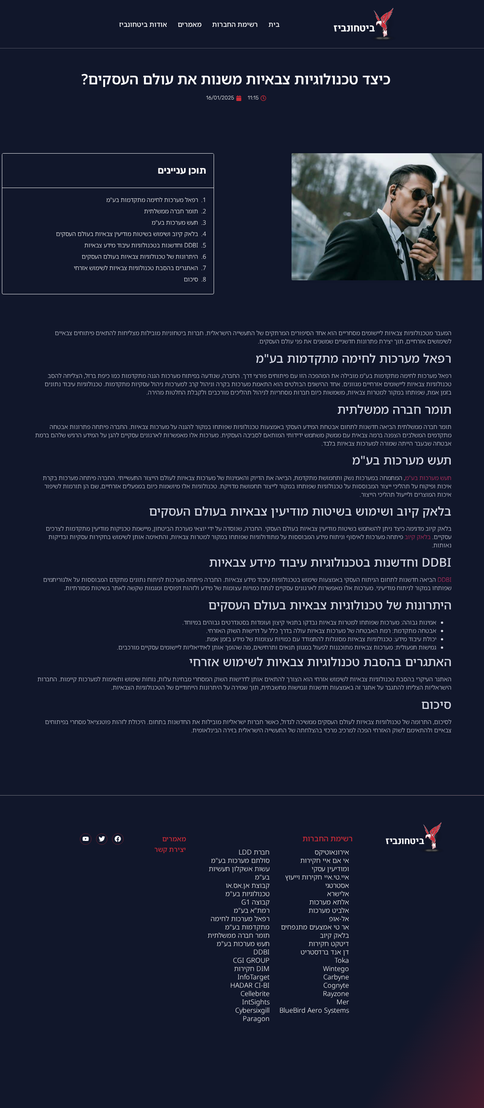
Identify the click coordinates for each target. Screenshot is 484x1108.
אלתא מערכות (329, 901)
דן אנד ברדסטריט (325, 951)
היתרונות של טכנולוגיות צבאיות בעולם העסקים (140, 256)
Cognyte (336, 985)
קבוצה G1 (255, 901)
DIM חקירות (252, 968)
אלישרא (338, 893)
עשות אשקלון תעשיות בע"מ (239, 872)
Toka (342, 960)
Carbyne (336, 976)
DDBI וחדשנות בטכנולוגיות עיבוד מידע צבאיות (141, 245)
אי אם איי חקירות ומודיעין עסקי (324, 864)
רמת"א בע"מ (252, 910)
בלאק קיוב (418, 537)
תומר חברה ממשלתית (171, 211)
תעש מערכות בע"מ (175, 222)
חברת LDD (254, 851)
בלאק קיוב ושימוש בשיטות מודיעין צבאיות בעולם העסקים (127, 234)
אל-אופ (339, 918)
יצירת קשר (170, 849)
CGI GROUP (251, 960)
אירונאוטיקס (332, 851)
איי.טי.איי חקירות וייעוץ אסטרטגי (317, 881)
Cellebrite (255, 993)
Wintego (336, 968)
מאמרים (190, 24)
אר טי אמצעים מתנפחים (315, 926)
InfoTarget (253, 976)
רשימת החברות (235, 24)
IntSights (256, 1001)
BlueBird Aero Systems (314, 1010)
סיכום (191, 279)
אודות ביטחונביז (143, 24)
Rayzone (336, 993)
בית (273, 24)
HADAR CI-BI (250, 985)
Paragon (256, 1018)
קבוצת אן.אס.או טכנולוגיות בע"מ (247, 889)
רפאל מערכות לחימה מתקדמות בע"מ (152, 200)
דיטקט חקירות (328, 943)
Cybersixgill (252, 1010)
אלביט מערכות (329, 910)
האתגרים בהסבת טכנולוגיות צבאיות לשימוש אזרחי (136, 268)
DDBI (444, 579)
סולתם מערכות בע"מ (240, 860)
